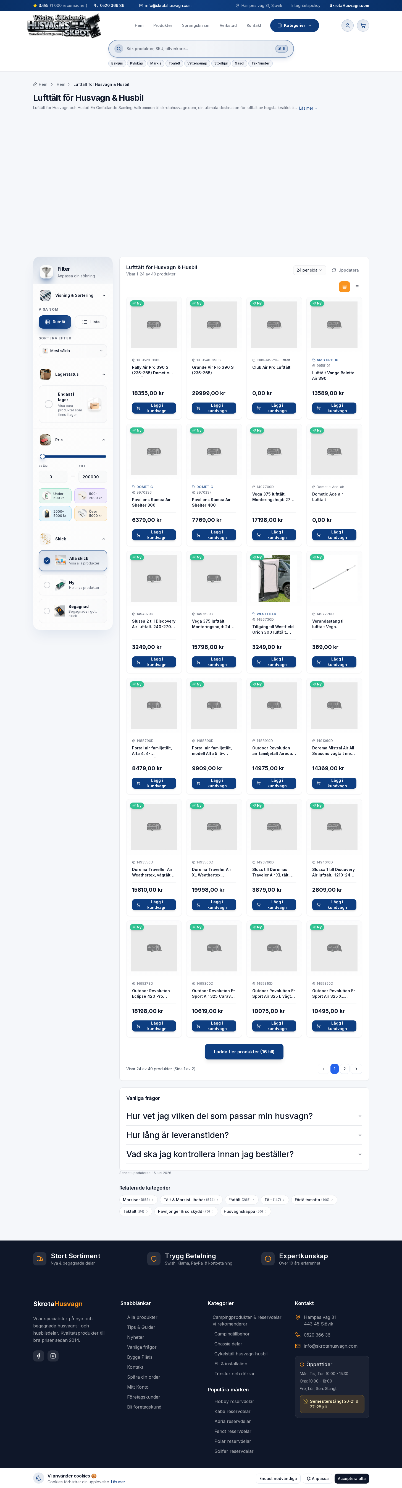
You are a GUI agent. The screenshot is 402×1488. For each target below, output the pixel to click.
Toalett (174, 63)
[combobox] (73, 350)
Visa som (49, 309)
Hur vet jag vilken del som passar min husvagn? (219, 1116)
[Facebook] (38, 1355)
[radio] (344, 286)
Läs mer (306, 108)
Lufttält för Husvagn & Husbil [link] (101, 84)
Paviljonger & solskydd (184, 1211)
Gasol (239, 63)
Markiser (136, 1199)
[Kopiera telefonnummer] (130, 5)
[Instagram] (53, 1355)
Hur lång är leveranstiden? (177, 1135)
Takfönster (260, 63)
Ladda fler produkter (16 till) (244, 1051)
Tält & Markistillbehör (189, 1199)
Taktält (133, 1211)
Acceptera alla (352, 1478)
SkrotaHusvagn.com (349, 5)
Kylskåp (136, 63)
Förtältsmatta (312, 1199)
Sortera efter (55, 338)
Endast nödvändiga (278, 1478)
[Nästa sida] (356, 1069)
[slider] (42, 456)
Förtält (239, 1199)
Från (43, 466)
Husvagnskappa (243, 1211)
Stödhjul (221, 63)
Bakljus (117, 63)
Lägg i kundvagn (157, 408)
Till (82, 466)
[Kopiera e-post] (197, 5)
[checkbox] (73, 404)
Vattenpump (197, 63)
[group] (350, 286)
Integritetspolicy (305, 5)
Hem (61, 84)
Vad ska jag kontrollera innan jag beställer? (210, 1154)
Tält (272, 1199)
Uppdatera (348, 270)
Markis (155, 63)
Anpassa (320, 1478)
